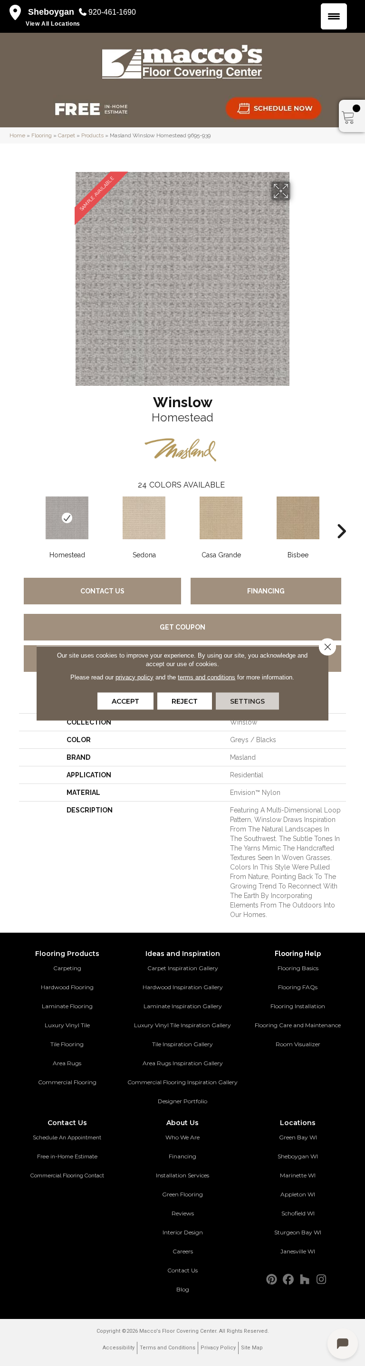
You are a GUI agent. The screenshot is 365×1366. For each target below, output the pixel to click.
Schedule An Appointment (67, 1137)
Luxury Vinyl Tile (67, 1025)
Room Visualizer (298, 1044)
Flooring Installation (297, 1006)
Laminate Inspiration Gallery (183, 1006)
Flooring (41, 135)
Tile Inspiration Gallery (182, 1044)
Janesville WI (297, 1251)
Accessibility (118, 1348)
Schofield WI (298, 1213)
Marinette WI (298, 1175)
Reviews (183, 1213)
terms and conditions (206, 676)
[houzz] (305, 1280)
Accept (125, 701)
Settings (247, 701)
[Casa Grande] (220, 518)
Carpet (66, 135)
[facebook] (288, 1280)
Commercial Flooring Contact (67, 1175)
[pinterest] (272, 1280)
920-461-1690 (112, 12)
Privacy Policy (218, 1348)
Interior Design (183, 1232)
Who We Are (182, 1137)
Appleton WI (297, 1194)
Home (17, 135)
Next (341, 517)
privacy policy (134, 676)
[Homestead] (67, 518)
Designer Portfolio (182, 1101)
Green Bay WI (298, 1137)
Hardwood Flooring (67, 987)
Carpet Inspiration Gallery (182, 968)
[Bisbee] (297, 518)
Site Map (252, 1348)
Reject (185, 701)
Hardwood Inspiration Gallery (183, 987)
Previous (24, 517)
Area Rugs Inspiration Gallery (183, 1063)
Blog (182, 1289)
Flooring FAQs (297, 987)
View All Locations (53, 23)
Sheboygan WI (298, 1156)
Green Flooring (182, 1194)
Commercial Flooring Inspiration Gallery (182, 1082)
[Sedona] (144, 518)
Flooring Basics (298, 968)
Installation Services (182, 1175)
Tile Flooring (67, 1044)
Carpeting (67, 968)
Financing (266, 591)
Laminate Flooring (67, 1006)
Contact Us (102, 591)
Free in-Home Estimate (67, 1156)
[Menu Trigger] (334, 16)
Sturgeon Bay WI (297, 1232)
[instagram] (321, 1280)
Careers (183, 1251)
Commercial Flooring (67, 1082)
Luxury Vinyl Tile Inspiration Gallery (182, 1025)
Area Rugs (67, 1063)
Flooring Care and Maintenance (298, 1025)
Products (92, 135)
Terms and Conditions (167, 1348)
